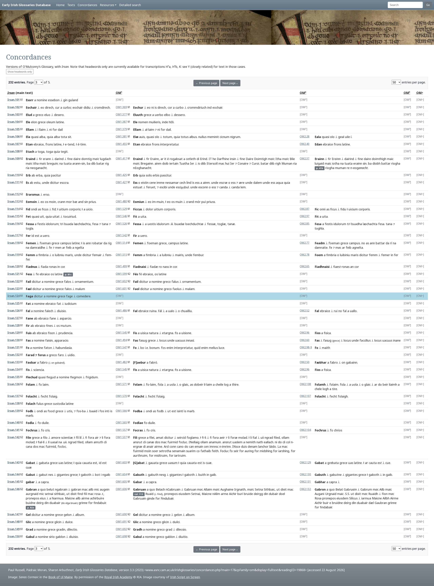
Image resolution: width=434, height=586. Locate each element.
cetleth (191, 159)
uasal (54, 442)
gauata (153, 463)
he (214, 159)
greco (39, 115)
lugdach (105, 159)
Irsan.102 (13, 107)
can (191, 446)
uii (262, 437)
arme (224, 494)
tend (71, 144)
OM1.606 (121, 489)
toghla (319, 228)
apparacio (61, 340)
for (55, 129)
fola (160, 384)
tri (61, 224)
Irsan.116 (13, 223)
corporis (74, 209)
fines (49, 326)
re (348, 168)
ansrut (137, 442)
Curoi (255, 163)
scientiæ (67, 437)
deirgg (258, 494)
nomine (42, 100)
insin (233, 159)
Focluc (224, 451)
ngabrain (61, 489)
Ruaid (149, 494)
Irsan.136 (13, 384)
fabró (153, 362)
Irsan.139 (13, 411)
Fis (135, 333)
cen (206, 446)
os (46, 202)
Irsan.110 (13, 175)
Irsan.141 (13, 430)
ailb (90, 489)
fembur (198, 255)
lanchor (263, 446)
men (58, 247)
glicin (57, 522)
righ (278, 163)
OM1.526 (121, 223)
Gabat (30, 463)
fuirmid (51, 446)
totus (185, 137)
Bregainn (147, 163)
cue (387, 463)
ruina (152, 311)
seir (236, 451)
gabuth (153, 475)
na (61, 163)
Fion (385, 494)
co (198, 451)
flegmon (76, 377)
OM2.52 (304, 310)
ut (169, 411)
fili (85, 494)
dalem (257, 183)
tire (334, 389)
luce (221, 348)
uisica (144, 333)
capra (45, 482)
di (198, 159)
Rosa (318, 498)
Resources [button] (107, 5)
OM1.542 (121, 235)
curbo (67, 107)
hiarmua (57, 498)
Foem (319, 255)
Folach (30, 404)
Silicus (353, 498)
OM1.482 (121, 362)
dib (93, 163)
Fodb (29, 411)
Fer (28, 236)
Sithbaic (269, 489)
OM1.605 (121, 481)
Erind (203, 159)
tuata (68, 163)
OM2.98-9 (306, 347)
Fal (28, 311)
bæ (75, 202)
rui (336, 311)
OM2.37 (304, 158)
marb (29, 415)
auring (249, 451)
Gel (28, 515)
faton (48, 348)
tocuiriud (69, 216)
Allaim (208, 489)
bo (142, 348)
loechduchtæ (194, 224)
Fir (135, 236)
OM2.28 (304, 136)
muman (340, 168)
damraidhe (37, 247)
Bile (292, 159)
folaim (333, 384)
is (156, 107)
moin (52, 202)
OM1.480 (121, 201)
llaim (42, 129)
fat (59, 304)
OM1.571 (121, 384)
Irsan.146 (13, 489)
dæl (371, 503)
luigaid (319, 163)
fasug (143, 340)
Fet (28, 216)
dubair (273, 494)
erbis (156, 175)
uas (60, 463)
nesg (162, 475)
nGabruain (173, 489)
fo (40, 384)
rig (107, 163)
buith (202, 475)
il (204, 384)
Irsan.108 (13, 151)
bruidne (337, 503)
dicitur (54, 183)
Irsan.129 (13, 332)
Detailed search (130, 5)
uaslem (237, 442)
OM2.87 (304, 209)
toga (41, 152)
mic (96, 489)
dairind (349, 159)
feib (69, 247)
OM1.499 (121, 266)
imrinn (226, 446)
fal (345, 311)
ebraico (50, 304)
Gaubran (381, 503)
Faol (136, 289)
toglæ (221, 224)
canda (223, 187)
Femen (31, 243)
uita (143, 216)
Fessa (30, 224)
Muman (287, 163)
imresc (214, 446)
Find (159, 494)
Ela (28, 137)
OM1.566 (121, 411)
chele (318, 389)
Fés (135, 274)
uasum (172, 463)
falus (175, 282)
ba (88, 163)
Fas (28, 340)
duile (45, 423)
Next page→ (230, 83)
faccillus (365, 340)
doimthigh (379, 159)
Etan (29, 144)
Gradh (137, 529)
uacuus (180, 340)
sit (69, 137)
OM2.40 (304, 144)
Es (27, 183)
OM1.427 (121, 182)
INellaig (194, 442)
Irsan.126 (13, 310)
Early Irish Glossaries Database (26, 5)
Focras (138, 430)
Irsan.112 (13, 194)
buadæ (179, 224)
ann (88, 243)
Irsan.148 (13, 521)
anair (149, 446)
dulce (69, 522)
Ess (135, 183)
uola (173, 384)
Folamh (320, 384)
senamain (178, 451)
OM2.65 (304, 266)
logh (326, 389)
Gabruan (139, 489)
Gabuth (138, 475)
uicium (353, 209)
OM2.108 (305, 384)
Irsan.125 (13, 303)
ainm (158, 163)
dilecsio (181, 529)
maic (390, 159)
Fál (160, 311)
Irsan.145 (13, 481)
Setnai (195, 494)
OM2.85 (304, 223)
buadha (356, 224)
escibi (163, 187)
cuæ (29, 467)
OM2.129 (305, 462)
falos (67, 282)
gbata (333, 463)
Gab (350, 489)
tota (64, 137)
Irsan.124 (13, 296)
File (28, 437)
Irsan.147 (13, 514)
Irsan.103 (13, 114)
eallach (268, 442)
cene (152, 183)
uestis (151, 224)
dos (35, 446)
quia (50, 137)
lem (243, 187)
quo (43, 489)
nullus (202, 137)
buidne (30, 503)
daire (77, 159)
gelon (68, 515)
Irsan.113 (13, 201)
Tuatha (184, 163)
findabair (326, 507)
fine (70, 159)
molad (30, 442)
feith (215, 451)
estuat (137, 187)
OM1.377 (121, 114)
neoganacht (38, 168)
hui (227, 163)
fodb (160, 411)
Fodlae (138, 423)
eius (43, 498)
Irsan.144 (13, 474)
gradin (60, 529)
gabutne (336, 475)
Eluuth (138, 115)
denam (252, 446)
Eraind (30, 159)
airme (158, 446)
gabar (30, 482)
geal (341, 137)
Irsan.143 (13, 462)
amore (55, 437)
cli (105, 442)
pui (203, 202)
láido (272, 446)
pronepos (32, 498)
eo (42, 107)
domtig (86, 159)
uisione (186, 333)
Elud (29, 115)
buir (326, 503)
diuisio (61, 311)
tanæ (231, 224)
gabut (43, 475)
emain (199, 446)
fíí (77, 437)
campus (65, 243)
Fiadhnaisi (322, 267)
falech (49, 311)
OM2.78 (304, 254)
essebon (54, 100)
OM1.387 (121, 122)
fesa (95, 224)
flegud (51, 377)
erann (47, 159)
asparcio (65, 318)
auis (142, 137)
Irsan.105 (13, 129)
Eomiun (138, 202)
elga (67, 503)
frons (49, 144)
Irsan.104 (13, 122)
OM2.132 (305, 489)
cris (47, 430)
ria (27, 168)
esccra (64, 183)
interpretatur (169, 144)
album (79, 515)
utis (69, 411)
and (80, 202)
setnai (49, 494)
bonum (155, 348)
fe (50, 247)
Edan (318, 144)
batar (100, 163)
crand (190, 202)
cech (183, 183)
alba (42, 137)
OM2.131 (305, 481)
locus (162, 340)
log (226, 384)
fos (163, 348)
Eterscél (212, 163)
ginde (151, 498)
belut (50, 489)
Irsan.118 (13, 243)
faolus (177, 289)
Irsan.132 (13, 354)
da (105, 243)
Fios (317, 333)
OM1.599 (121, 274)
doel (282, 494)
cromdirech (102, 107)
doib (165, 163)
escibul (182, 187)
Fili (135, 437)
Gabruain (139, 498)
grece (147, 115)
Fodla (30, 423)
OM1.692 (121, 529)
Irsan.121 (13, 274)
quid (197, 348)
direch (49, 107)
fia (337, 267)
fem (108, 255)
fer (27, 259)
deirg (40, 503)
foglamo (193, 437)
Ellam (30, 129)
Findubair (167, 498)
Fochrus (31, 430)
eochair (78, 107)
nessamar (172, 183)
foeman (45, 243)
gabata (44, 463)
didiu (87, 107)
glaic (185, 384)
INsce (236, 446)
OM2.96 (304, 332)
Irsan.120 (13, 266)
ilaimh (393, 384)
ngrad (72, 442)
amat (159, 437)
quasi (34, 137)
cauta (373, 463)
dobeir (198, 384)
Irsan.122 (13, 281)
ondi (34, 209)
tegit (64, 152)
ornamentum (84, 282)
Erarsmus (33, 194)
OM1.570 (121, 396)
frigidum (92, 377)
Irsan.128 (13, 325)
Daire (249, 159)
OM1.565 (121, 422)
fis (176, 333)
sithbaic (59, 494)
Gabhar (320, 482)
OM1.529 (121, 209)
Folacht (31, 396)
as (39, 209)
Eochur (138, 107)
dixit (74, 494)
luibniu (59, 255)
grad (169, 529)
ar (162, 159)
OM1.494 (121, 340)
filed (80, 442)
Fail (28, 282)
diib (203, 163)
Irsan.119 (13, 254)
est (37, 236)
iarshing (283, 451)
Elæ (135, 137)
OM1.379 (121, 129)
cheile (219, 384)
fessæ (211, 224)
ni (152, 107)
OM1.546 (121, 216)
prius (92, 202)
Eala (318, 137)
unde (45, 183)
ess (197, 183)
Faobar (31, 362)
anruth (98, 442)
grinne (83, 503)
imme (160, 183)
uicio (89, 209)
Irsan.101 (13, 100)
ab (33, 175)
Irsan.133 (13, 362)
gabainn (351, 362)
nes (50, 475)
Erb (28, 175)
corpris (364, 209)
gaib (213, 475)
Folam (30, 384)
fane (53, 318)
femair (97, 255)
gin (65, 100)
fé (140, 274)
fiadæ (154, 267)
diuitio (183, 537)
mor (69, 202)
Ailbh (386, 498)
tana (105, 224)
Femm (30, 255)
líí (81, 437)
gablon (60, 537)
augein (104, 489)
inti (107, 411)
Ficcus (137, 209)
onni (323, 209)
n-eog (359, 168)
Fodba (137, 411)
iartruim (180, 455)
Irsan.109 (13, 158)
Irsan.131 (13, 347)
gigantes (63, 475)
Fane (29, 318)
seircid (181, 437)
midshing (266, 451)
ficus (45, 209)
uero (46, 236)
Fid (28, 209)
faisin (49, 340)
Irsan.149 (13, 529)
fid (54, 209)
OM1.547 (121, 347)
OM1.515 (121, 254)
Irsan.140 (13, 422)
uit (42, 216)
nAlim (216, 494)
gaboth (86, 475)
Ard (166, 446)
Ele (28, 122)
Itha (278, 159)
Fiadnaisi (139, 267)
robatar (97, 243)
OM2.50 (304, 362)
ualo (171, 311)
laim (151, 129)
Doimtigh (260, 159)
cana (29, 446)
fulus (39, 404)
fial (40, 442)
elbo (167, 115)
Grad (29, 529)
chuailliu (186, 311)
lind (188, 183)
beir (385, 384)
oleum (50, 122)
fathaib (206, 451)
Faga (29, 296)
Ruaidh (373, 494)
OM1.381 (121, 136)
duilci (176, 522)
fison (51, 333)
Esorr (29, 100)
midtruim (160, 455)
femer (385, 255)
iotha (335, 163)
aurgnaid (32, 494)
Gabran (31, 489)
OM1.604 (121, 474)
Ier (192, 163)
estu (37, 183)
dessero (179, 115)
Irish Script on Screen (185, 577)
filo (45, 437)
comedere (83, 296)
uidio (71, 355)
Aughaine (226, 489)
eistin (145, 183)
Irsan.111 (13, 182)
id (33, 236)
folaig (53, 396)
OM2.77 (304, 243)
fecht (44, 396)
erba (39, 175)
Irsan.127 (13, 318)
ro (160, 267)
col (288, 442)
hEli (171, 122)
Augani (319, 494)
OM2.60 (304, 340)
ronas (53, 267)
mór (198, 202)
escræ (223, 183)
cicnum (224, 137)
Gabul (30, 537)
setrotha (165, 451)
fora (91, 437)
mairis (179, 255)
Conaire (243, 163)
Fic (317, 209)
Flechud (31, 377)
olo (157, 137)
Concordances (87, 5)
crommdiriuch (196, 107)
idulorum (163, 224)
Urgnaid (330, 494)
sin (83, 163)
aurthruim (140, 455)
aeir (222, 437)
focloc (62, 446)
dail (168, 129)
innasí (190, 340)
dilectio (72, 529)
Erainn (154, 159)
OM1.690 (121, 514)
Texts (71, 5)
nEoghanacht (142, 168)
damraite (321, 247)
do (380, 384)
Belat (339, 489)
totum (167, 137)
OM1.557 (121, 430)
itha (36, 163)
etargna (167, 333)
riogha (395, 163)
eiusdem (184, 494)
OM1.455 (121, 144)
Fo (27, 348)
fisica (327, 333)
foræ (234, 437)
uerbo (159, 115)
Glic (28, 522)
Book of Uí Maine (60, 577)
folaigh (343, 396)
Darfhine (223, 159)
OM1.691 (121, 521)
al (146, 129)
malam (190, 289)
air (96, 437)
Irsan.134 (13, 369)
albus (193, 137)
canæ (150, 442)
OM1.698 (121, 536)
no (363, 243)
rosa (97, 494)
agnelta (357, 247)
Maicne (70, 498)
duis (244, 446)
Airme (394, 498)
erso (46, 194)
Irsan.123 (13, 288)
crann (61, 202)
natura (153, 333)
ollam (89, 442)
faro (61, 355)
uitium (63, 209)
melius (213, 348)
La (279, 446)
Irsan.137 (13, 396)
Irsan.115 (13, 216)
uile (347, 137)
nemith (251, 442)
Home (60, 5)
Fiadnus (31, 267)
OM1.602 (121, 281)
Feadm (320, 243)
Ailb (381, 489)
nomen (143, 122)
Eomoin (31, 202)
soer (155, 451)
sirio (52, 537)
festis (41, 224)
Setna (259, 489)
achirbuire (97, 498)
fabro (44, 362)
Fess (29, 274)
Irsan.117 (13, 235)
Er (336, 159)
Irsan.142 (13, 437)
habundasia (64, 348)
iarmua (366, 498)
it (165, 159)
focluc (183, 442)
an (352, 267)
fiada (44, 267)
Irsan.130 (13, 340)
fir (40, 159)
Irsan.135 (13, 377)
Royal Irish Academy (118, 577)
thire (235, 384)
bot (97, 475)
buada (68, 224)
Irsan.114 (13, 209)
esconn (203, 187)
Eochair (31, 107)
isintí (180, 411)
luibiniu (345, 255)
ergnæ (137, 446)
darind (59, 159)
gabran (76, 489)
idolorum (52, 224)
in (392, 255)
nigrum (235, 137)
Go (428, 5)
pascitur (165, 175)
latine (60, 122)
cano (180, 446)
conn (173, 446)
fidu (343, 209)
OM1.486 (121, 310)
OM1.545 (121, 332)
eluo (47, 115)
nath (260, 442)
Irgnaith (240, 489)
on (52, 362)
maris (69, 255)
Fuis (29, 333)
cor (170, 107)
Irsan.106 (13, 136)
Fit (135, 216)
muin (160, 202)
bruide (248, 494)
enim (169, 348)
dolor (149, 209)
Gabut (30, 475)
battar (385, 163)
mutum (66, 326)
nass (166, 267)
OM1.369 (121, 107)
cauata (87, 463)
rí (391, 243)
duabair (55, 503)
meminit (213, 137)
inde (165, 122)
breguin (52, 163)
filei (151, 437)
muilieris (154, 122)
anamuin (215, 442)
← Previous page (206, 83)
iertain (173, 163)
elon (34, 122)
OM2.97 (304, 216)
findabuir (100, 503)
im (154, 202)
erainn (357, 163)
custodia (59, 404)
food (51, 411)
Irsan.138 (13, 403)
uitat (56, 216)
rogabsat (176, 159)
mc (271, 159)
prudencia (65, 333)
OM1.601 (121, 288)
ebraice (39, 144)
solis (149, 175)
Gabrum (366, 489)
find (80, 494)
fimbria (43, 255)
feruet (150, 187)
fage (69, 296)
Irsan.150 (13, 536)
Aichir (232, 494)
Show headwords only (20, 71)
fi (86, 437)
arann (76, 163)
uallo (353, 311)
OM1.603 (121, 462)
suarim (191, 451)
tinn (83, 144)
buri (240, 494)
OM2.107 (305, 396)
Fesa (318, 224)
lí (43, 442)
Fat (28, 304)
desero (59, 115)
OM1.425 (121, 175)
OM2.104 (305, 430)
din (46, 503)
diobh (376, 163)
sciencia (38, 370)
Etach (30, 152)
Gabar (137, 482)
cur (57, 107)
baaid (93, 411)
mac (221, 163)
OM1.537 (121, 437)
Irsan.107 (13, 144)
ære (241, 183)
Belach (160, 489)
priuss (211, 202)
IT (210, 159)
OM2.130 (305, 474)
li (102, 437)
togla (29, 228)
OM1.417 (121, 158)
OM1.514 (121, 243)
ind (209, 107)
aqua (279, 183)
